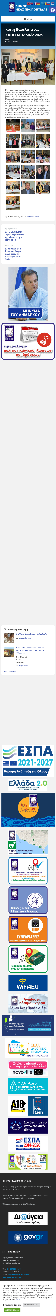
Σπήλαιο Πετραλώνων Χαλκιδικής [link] (31, 634)
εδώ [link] (17, 1299)
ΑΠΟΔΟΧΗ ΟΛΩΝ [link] (12, 1310)
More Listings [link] (10, 671)
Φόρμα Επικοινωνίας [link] (12, 1277)
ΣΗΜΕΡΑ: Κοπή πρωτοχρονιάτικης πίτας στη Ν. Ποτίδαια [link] (14, 235)
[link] (52, 10)
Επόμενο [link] (9, 245)
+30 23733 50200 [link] (13, 1269)
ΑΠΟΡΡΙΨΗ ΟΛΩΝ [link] (31, 1304)
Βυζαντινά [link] (23, 666)
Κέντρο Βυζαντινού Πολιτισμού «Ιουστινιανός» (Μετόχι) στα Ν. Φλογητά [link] (30, 650)
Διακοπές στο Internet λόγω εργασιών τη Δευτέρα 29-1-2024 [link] (13, 254)
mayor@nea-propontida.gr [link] (19, 1274)
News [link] (15, 42)
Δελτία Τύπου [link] (33, 217)
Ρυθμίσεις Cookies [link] (12, 1305)
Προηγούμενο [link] (11, 228)
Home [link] (7, 42)
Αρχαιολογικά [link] (25, 638)
